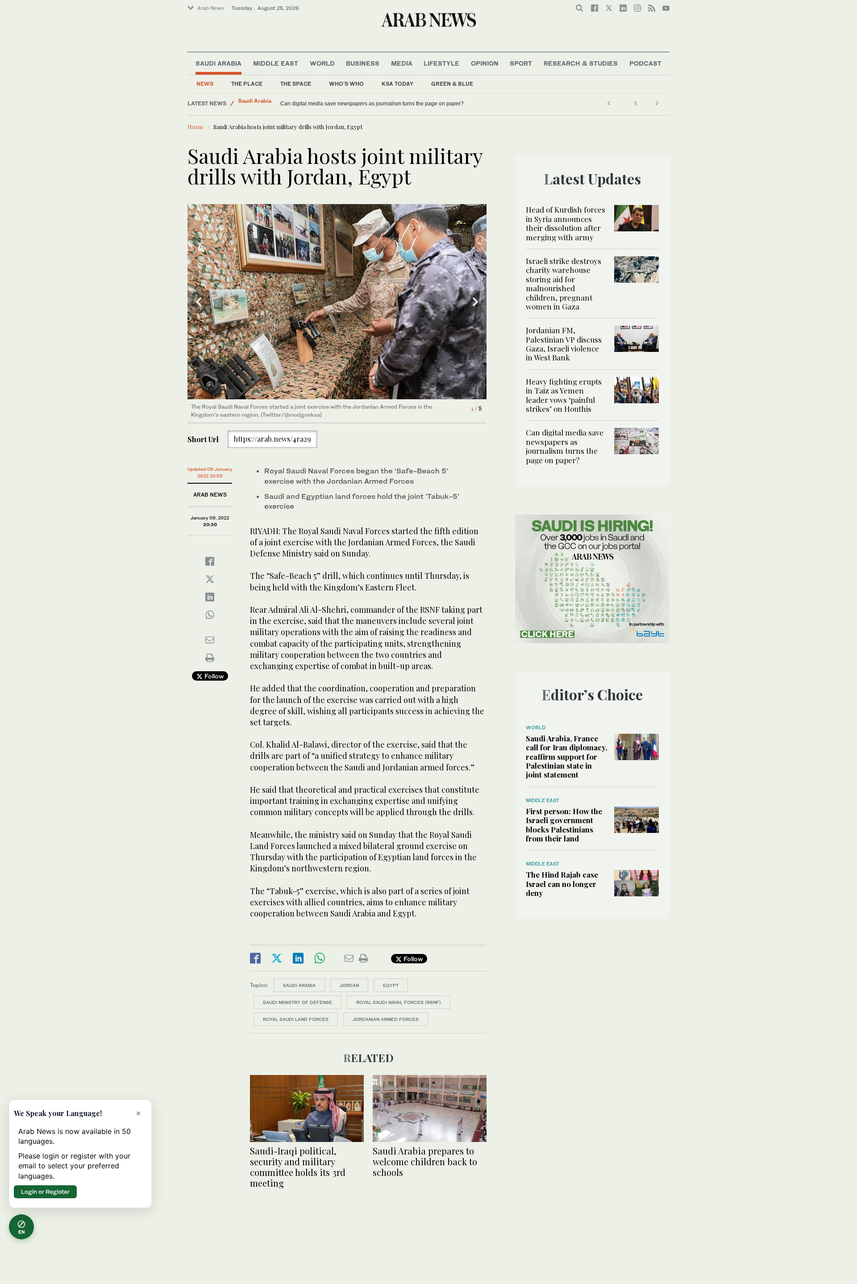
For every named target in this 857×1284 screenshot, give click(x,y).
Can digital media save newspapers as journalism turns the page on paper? (564, 445)
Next (475, 302)
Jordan (349, 985)
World (322, 63)
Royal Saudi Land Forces (296, 1019)
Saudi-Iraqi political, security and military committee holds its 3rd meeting (297, 1167)
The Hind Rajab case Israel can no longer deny (562, 884)
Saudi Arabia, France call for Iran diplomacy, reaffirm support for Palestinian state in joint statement (566, 756)
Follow (213, 676)
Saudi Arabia (218, 63)
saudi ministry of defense (297, 1002)
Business (362, 63)
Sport (521, 63)
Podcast (645, 63)
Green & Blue (452, 83)
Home (195, 126)
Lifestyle (441, 63)
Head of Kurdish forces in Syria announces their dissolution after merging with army (565, 223)
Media (401, 63)
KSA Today (397, 83)
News (204, 83)
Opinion (485, 63)
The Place (246, 83)
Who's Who (346, 83)
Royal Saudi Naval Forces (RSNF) (398, 1002)
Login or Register (45, 1191)
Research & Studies (581, 63)
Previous (198, 302)
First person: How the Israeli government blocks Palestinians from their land (564, 824)
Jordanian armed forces (386, 1019)
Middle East (275, 63)
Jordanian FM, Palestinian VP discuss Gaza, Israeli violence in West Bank (564, 343)
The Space (295, 83)
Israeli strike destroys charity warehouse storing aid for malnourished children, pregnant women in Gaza (563, 283)
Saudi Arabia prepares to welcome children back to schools (425, 1161)
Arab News (210, 8)
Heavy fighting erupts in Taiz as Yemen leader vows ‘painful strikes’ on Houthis (564, 395)
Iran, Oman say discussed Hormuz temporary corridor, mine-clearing (362, 103)
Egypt (391, 985)
